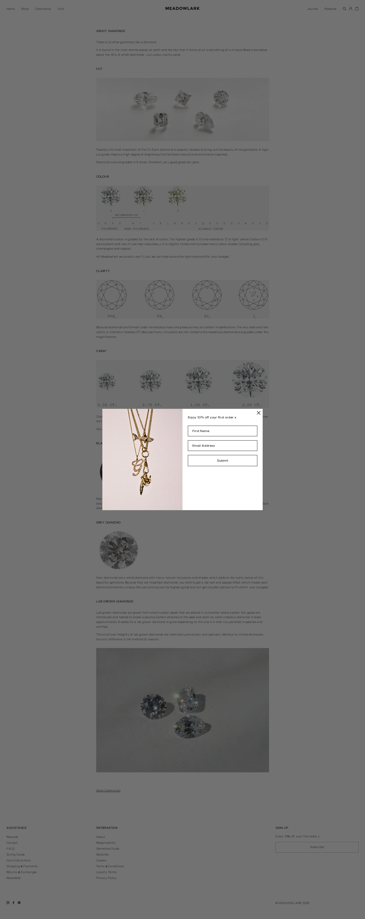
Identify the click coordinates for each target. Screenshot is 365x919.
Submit (222, 460)
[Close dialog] (259, 413)
